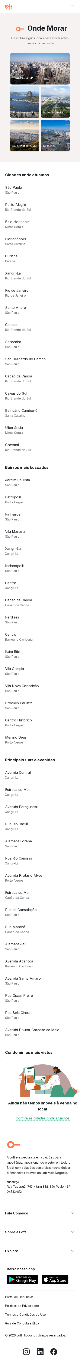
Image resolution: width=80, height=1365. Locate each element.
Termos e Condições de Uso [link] (25, 1314)
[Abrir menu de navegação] (72, 7)
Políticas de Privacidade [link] (22, 1306)
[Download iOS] (55, 1280)
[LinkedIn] (40, 1352)
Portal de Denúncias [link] (19, 1297)
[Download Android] (22, 1280)
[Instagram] (26, 1352)
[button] (40, 1213)
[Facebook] (53, 1352)
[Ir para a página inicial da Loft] (10, 6)
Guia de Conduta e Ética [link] (22, 1323)
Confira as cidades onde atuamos (43, 1118)
